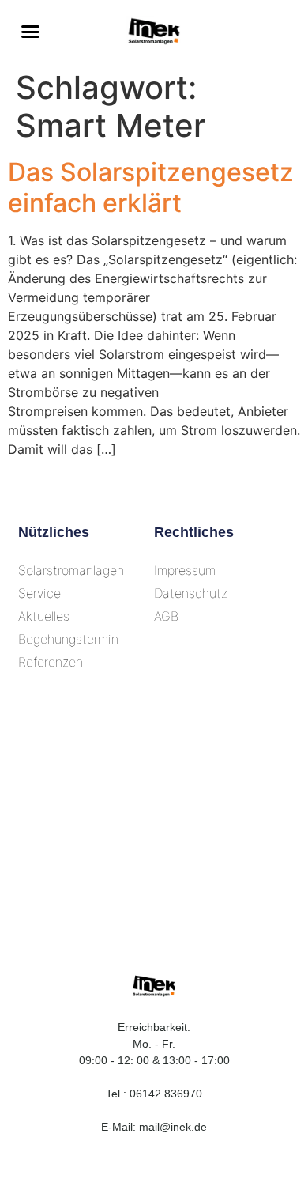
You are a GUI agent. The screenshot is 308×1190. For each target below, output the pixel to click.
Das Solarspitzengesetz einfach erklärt (151, 187)
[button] (31, 32)
